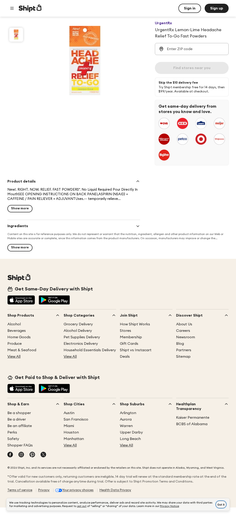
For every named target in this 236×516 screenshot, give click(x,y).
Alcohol (14, 324)
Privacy (44, 490)
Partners (183, 350)
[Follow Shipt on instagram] (21, 455)
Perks (12, 432)
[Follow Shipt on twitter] (43, 455)
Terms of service (19, 490)
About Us (184, 324)
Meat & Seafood (21, 350)
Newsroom (185, 337)
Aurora (126, 419)
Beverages (16, 331)
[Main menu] (12, 8)
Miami (69, 426)
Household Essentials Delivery (90, 350)
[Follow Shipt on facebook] (10, 455)
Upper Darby (131, 432)
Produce (14, 343)
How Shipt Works (135, 324)
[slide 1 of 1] (16, 35)
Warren (126, 426)
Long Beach (130, 439)
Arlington (128, 413)
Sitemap (183, 356)
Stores (125, 331)
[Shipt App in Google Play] (54, 300)
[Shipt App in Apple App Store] (21, 300)
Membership (131, 337)
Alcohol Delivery (78, 331)
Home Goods (19, 337)
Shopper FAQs (20, 445)
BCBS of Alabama (191, 424)
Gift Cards (129, 343)
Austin (69, 413)
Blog (180, 343)
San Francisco (76, 419)
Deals (125, 356)
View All (14, 356)
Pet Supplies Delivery (82, 337)
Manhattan (74, 439)
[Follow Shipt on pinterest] (32, 455)
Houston (71, 432)
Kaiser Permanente (192, 417)
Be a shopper (19, 413)
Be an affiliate (19, 426)
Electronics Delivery (81, 343)
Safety (13, 439)
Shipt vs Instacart (135, 350)
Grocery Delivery (78, 324)
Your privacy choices (78, 490)
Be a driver (16, 419)
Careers (183, 331)
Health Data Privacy (115, 490)
